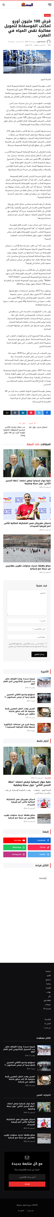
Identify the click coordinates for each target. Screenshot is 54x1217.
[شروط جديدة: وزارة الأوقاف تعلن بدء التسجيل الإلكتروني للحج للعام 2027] (44, 682)
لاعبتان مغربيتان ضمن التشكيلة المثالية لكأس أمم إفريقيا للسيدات (27, 524)
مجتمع (48, 979)
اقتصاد (48, 988)
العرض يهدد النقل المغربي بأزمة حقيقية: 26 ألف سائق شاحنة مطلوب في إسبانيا (20, 711)
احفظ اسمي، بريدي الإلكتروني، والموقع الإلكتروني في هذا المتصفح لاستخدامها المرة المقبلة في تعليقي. (27, 645)
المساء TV (47, 1009)
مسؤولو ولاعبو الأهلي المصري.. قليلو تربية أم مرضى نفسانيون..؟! (20, 696)
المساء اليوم (41, 41)
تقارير (49, 975)
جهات (48, 992)
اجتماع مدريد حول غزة (38, 427)
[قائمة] (49, 5)
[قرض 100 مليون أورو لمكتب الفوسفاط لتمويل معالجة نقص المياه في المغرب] (27, 62)
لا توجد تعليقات (38, 45)
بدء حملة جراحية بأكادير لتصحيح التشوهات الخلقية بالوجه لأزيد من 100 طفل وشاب (14, 431)
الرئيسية (47, 15)
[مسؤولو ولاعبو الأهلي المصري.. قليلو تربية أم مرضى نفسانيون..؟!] (44, 698)
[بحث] (4, 5)
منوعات (48, 1004)
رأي (49, 996)
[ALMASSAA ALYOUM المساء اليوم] (27, 4)
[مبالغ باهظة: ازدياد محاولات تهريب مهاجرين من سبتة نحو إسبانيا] (27, 548)
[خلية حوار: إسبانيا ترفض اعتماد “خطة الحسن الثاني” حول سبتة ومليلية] (27, 463)
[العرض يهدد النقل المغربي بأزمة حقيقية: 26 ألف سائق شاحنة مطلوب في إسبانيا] (44, 712)
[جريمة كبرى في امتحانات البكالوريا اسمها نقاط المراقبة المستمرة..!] (44, 728)
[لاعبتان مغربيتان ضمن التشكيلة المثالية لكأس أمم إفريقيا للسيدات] (27, 506)
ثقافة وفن (47, 1000)
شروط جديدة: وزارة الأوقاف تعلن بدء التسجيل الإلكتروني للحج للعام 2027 (19, 681)
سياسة (48, 971)
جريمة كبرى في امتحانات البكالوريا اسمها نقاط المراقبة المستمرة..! (19, 726)
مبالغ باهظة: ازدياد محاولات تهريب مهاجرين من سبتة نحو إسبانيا (28, 567)
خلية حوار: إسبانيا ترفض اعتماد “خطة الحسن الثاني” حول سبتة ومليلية (28, 482)
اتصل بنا (48, 1023)
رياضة (48, 984)
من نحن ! (47, 1028)
